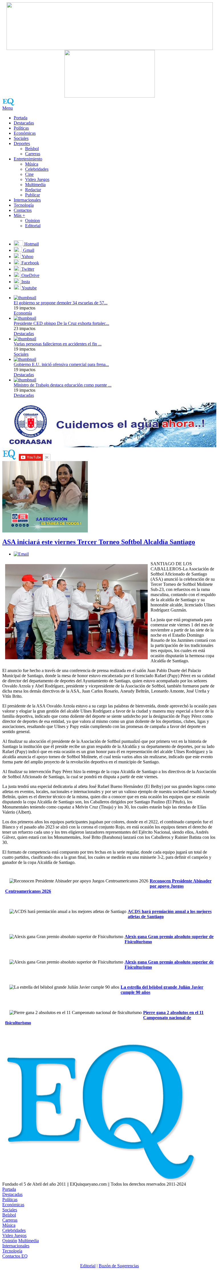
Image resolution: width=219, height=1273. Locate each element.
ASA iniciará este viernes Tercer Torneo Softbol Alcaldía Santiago (98, 542)
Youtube (29, 287)
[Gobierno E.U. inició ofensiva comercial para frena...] (25, 359)
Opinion (32, 220)
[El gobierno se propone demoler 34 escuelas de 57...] (25, 297)
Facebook (29, 262)
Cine (29, 174)
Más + (19, 215)
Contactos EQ (15, 1256)
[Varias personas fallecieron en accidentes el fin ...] (25, 338)
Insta (25, 281)
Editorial (32, 225)
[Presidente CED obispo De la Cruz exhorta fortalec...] (25, 318)
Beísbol (32, 148)
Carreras (32, 153)
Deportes (22, 143)
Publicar (32, 194)
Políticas (21, 128)
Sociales (21, 138)
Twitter (27, 269)
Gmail (28, 250)
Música (31, 164)
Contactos (23, 210)
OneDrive (29, 275)
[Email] (21, 554)
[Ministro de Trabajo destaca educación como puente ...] (25, 379)
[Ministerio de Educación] (45, 530)
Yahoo (27, 256)
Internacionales (27, 200)
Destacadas (24, 122)
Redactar (33, 189)
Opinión (9, 1240)
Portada (20, 117)
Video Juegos (37, 179)
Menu (7, 108)
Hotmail (31, 244)
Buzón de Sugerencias (119, 1265)
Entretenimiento (28, 158)
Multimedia (35, 184)
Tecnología (24, 205)
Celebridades (36, 169)
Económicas (25, 133)
